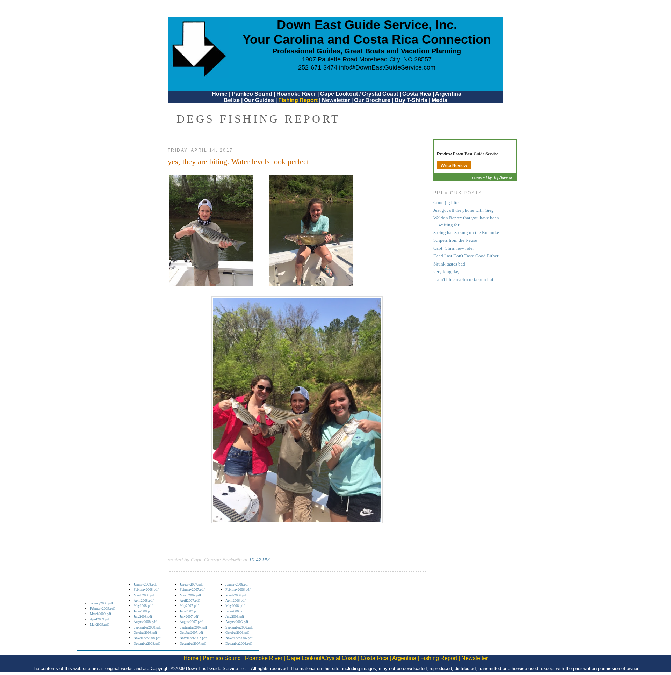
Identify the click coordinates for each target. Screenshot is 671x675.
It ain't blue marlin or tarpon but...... (466, 279)
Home (220, 94)
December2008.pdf (147, 643)
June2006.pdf (234, 611)
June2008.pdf (143, 611)
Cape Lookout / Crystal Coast (359, 94)
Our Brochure (372, 100)
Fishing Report (298, 100)
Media (439, 100)
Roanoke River (296, 94)
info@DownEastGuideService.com (387, 67)
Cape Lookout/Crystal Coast (321, 658)
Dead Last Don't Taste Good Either (465, 256)
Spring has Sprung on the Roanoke (466, 232)
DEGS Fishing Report (258, 118)
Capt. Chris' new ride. (453, 248)
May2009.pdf (99, 624)
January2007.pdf (191, 584)
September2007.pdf (193, 627)
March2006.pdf (236, 595)
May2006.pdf (234, 606)
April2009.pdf (100, 619)
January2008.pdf (145, 584)
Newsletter (336, 100)
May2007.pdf (189, 606)
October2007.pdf (191, 632)
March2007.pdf (190, 595)
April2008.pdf (143, 600)
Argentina (448, 94)
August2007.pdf (191, 622)
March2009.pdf (100, 614)
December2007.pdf (193, 643)
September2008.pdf (147, 627)
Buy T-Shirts (411, 100)
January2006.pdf (236, 584)
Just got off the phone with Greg (463, 210)
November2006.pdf (238, 638)
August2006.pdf (236, 622)
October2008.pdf (145, 632)
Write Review (454, 165)
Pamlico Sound (252, 94)
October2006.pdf (237, 632)
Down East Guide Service (475, 154)
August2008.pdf (145, 622)
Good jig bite (446, 202)
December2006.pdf (238, 643)
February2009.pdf (102, 608)
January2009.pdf (101, 603)
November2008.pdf (147, 638)
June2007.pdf (189, 611)
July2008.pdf (143, 616)
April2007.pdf (190, 600)
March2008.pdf (144, 595)
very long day (446, 271)
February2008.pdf (146, 589)
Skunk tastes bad (449, 264)
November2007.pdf (193, 638)
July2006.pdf (234, 616)
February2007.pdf (192, 589)
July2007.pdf (189, 616)
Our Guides (259, 100)
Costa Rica (416, 94)
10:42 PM (259, 559)
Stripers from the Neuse (455, 240)
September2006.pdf (239, 627)
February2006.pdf (237, 589)
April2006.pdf (235, 600)
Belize (232, 100)
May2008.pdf (143, 606)
